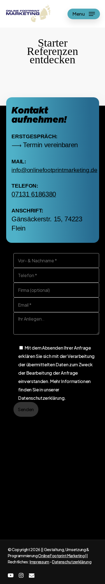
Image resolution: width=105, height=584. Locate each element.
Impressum (39, 561)
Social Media (65, 535)
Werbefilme (18, 535)
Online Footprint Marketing (61, 555)
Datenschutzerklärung (71, 561)
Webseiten (17, 527)
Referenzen (64, 527)
